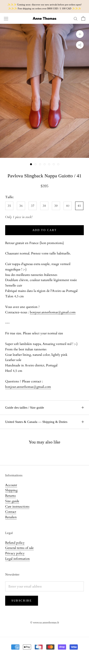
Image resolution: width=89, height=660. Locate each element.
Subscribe (21, 600)
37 (32, 206)
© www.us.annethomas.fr (44, 622)
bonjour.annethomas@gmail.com (53, 312)
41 (79, 206)
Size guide (12, 501)
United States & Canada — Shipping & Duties (36, 422)
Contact (10, 512)
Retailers (11, 517)
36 (21, 206)
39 (56, 206)
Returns (10, 495)
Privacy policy (15, 553)
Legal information (17, 558)
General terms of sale (19, 548)
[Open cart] (83, 18)
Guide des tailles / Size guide (24, 407)
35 (9, 206)
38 (44, 206)
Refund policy (15, 542)
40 (67, 206)
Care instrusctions (17, 506)
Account (11, 485)
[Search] (76, 18)
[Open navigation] (6, 18)
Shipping (11, 490)
